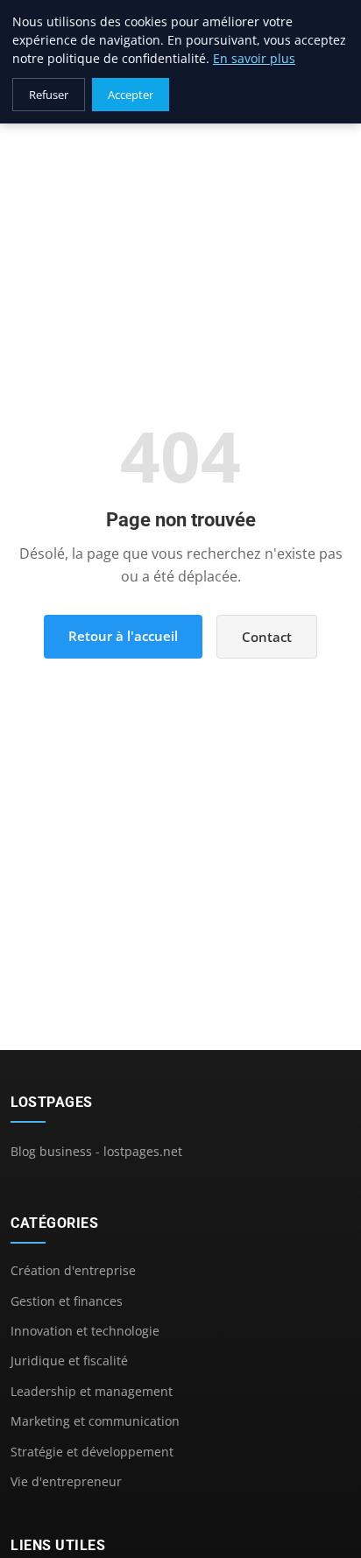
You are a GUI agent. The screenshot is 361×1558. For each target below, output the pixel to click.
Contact (267, 636)
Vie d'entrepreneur (66, 1481)
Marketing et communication (95, 1421)
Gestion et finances (67, 1301)
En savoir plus (254, 58)
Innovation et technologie (85, 1330)
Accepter (130, 94)
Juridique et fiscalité (69, 1360)
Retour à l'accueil (123, 636)
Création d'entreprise (73, 1270)
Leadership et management (92, 1391)
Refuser (48, 94)
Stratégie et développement (92, 1451)
